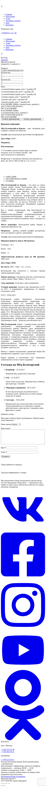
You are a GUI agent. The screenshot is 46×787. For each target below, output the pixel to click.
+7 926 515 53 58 (7, 750)
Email (4, 452)
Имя (3, 448)
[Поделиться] (7, 783)
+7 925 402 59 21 (7, 752)
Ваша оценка (6, 424)
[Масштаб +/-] (2, 783)
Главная (9, 14)
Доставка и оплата (13, 21)
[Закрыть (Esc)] (9, 783)
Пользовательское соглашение (13, 777)
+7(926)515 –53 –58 (8, 33)
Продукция (10, 16)
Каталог (4, 60)
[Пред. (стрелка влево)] (2, 785)
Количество (5, 73)
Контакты (10, 25)
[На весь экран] (4, 783)
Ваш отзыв (6, 428)
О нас (8, 19)
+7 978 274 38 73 (7, 760)
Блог (7, 23)
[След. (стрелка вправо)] (4, 785)
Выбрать (4, 68)
